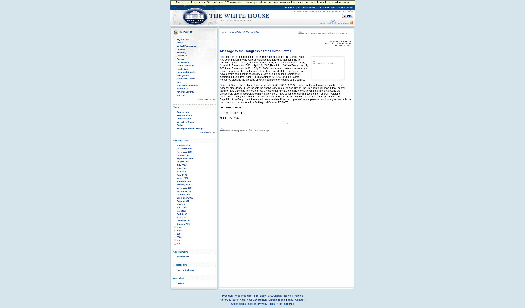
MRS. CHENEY (338, 8)
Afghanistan (183, 39)
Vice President (243, 295)
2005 (179, 230)
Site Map (289, 303)
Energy (180, 59)
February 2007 (184, 221)
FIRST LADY (323, 8)
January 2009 (184, 145)
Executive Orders (185, 122)
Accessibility (238, 303)
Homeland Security (186, 72)
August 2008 (183, 162)
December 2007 (185, 188)
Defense (181, 49)
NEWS (350, 8)
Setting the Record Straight (190, 128)
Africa (180, 43)
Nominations (183, 257)
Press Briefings (184, 115)
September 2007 (185, 198)
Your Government (299, 11)
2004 (179, 234)
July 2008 (182, 165)
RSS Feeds (343, 23)
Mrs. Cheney (275, 295)
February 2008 (184, 181)
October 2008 (183, 155)
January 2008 (184, 185)
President (227, 295)
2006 (179, 227)
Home (223, 32)
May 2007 (181, 211)
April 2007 (182, 214)
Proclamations (184, 118)
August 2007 (183, 201)
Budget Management (187, 46)
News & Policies (236, 32)
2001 (179, 244)
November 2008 (185, 152)
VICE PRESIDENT (306, 8)
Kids (329, 11)
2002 (179, 240)
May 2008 (181, 171)
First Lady (260, 295)
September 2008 (185, 158)
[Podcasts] (333, 23)
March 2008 (182, 178)
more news (205, 132)
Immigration (183, 75)
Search (252, 303)
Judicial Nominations (187, 85)
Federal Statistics (185, 270)
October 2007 (183, 194)
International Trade (186, 79)
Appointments (277, 299)
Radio (180, 125)
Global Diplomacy (186, 65)
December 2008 (185, 149)
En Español (347, 11)
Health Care (182, 69)
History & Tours (317, 11)
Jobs (290, 299)
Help (279, 303)
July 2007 (182, 204)
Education (182, 56)
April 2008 (182, 175)
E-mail (336, 11)
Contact (299, 299)
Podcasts (325, 23)
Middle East (182, 88)
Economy (181, 52)
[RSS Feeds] (351, 23)
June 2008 (182, 168)
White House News (326, 63)
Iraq (179, 82)
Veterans (181, 95)
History (180, 283)
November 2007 (185, 191)
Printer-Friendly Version (314, 33)
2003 (179, 237)
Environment (183, 62)
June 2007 (182, 207)
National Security (185, 92)
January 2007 (184, 224)
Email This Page (339, 33)
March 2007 (182, 217)
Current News (183, 112)
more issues (204, 99)
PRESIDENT (290, 8)
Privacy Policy (266, 303)
